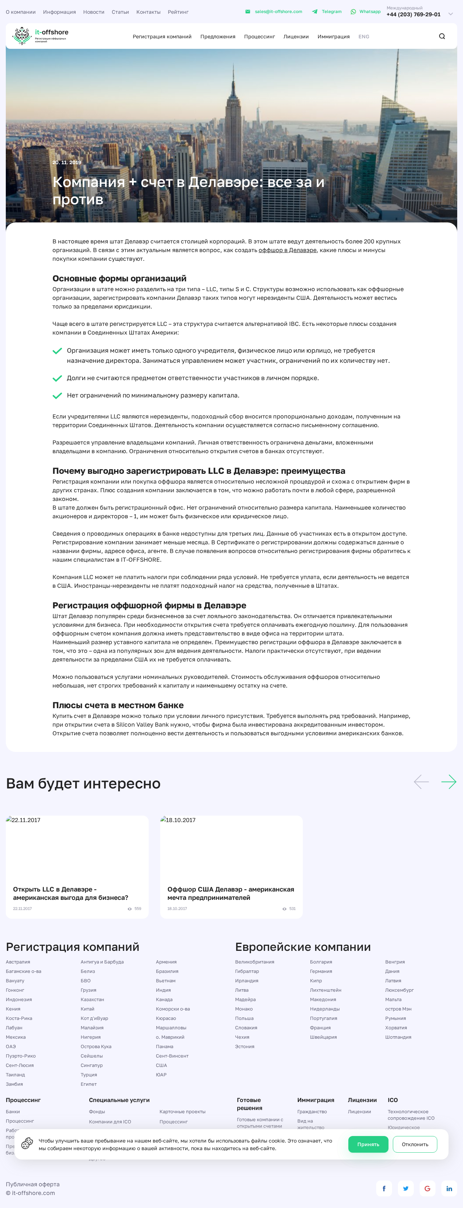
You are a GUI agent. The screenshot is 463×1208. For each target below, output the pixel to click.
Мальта (393, 999)
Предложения (217, 36)
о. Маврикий (170, 1037)
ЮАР (161, 1074)
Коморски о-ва (173, 1009)
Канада (164, 999)
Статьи (120, 12)
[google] (428, 1188)
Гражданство (312, 1111)
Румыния (395, 1018)
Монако (244, 1009)
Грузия (88, 990)
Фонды (97, 1111)
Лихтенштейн (325, 990)
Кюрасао (166, 1018)
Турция (89, 1074)
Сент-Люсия (20, 1065)
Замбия (14, 1084)
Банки (13, 1111)
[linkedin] (449, 1188)
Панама (164, 1046)
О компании (21, 12)
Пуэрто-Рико (21, 1056)
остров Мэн (398, 1009)
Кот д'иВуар (94, 1018)
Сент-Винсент (172, 1056)
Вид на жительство (310, 1124)
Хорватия (396, 1027)
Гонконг (15, 990)
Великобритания (254, 962)
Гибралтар (247, 971)
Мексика (16, 1037)
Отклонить (415, 1144)
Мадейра (245, 999)
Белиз (88, 971)
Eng (363, 36)
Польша (244, 1018)
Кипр (316, 980)
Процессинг (259, 36)
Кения (13, 1009)
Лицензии (296, 36)
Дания (392, 971)
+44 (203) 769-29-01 (414, 14)
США (161, 1065)
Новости (94, 12)
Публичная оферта (33, 1184)
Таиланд (15, 1074)
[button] (421, 783)
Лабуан (14, 1027)
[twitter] (406, 1188)
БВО (86, 980)
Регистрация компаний (162, 36)
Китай (87, 1009)
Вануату (15, 980)
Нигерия (91, 1037)
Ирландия (246, 980)
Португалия (323, 1018)
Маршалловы (171, 1027)
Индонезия (19, 999)
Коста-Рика (19, 1018)
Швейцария (323, 1037)
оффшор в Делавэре (288, 250)
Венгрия (395, 962)
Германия (321, 971)
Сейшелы (92, 1056)
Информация (59, 12)
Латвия (393, 980)
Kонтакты (148, 12)
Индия (163, 990)
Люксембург (399, 990)
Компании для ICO (110, 1121)
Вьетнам (165, 980)
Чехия (242, 1037)
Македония (323, 999)
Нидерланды (325, 1009)
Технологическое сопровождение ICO (411, 1115)
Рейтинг (178, 12)
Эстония (244, 1046)
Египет (89, 1084)
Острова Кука (96, 1046)
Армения (166, 962)
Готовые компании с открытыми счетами (260, 1122)
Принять (368, 1144)
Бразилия (167, 971)
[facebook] (384, 1188)
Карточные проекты (182, 1111)
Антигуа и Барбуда (102, 962)
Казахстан (92, 999)
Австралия (18, 962)
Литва (242, 990)
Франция (320, 1027)
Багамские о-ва (23, 971)
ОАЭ (11, 1046)
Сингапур (92, 1065)
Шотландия (398, 1037)
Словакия (246, 1027)
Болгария (321, 962)
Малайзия (92, 1027)
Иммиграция (334, 36)
